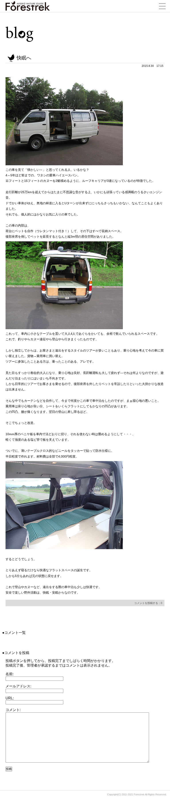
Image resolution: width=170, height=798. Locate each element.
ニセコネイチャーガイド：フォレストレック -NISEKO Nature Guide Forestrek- (28, 6)
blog (20, 34)
